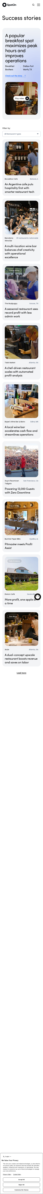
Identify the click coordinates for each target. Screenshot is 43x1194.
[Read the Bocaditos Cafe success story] (21, 167)
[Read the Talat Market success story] (21, 351)
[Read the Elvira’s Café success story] (21, 580)
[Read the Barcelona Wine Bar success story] (21, 229)
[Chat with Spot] (37, 596)
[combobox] (21, 134)
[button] (39, 5)
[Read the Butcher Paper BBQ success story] (21, 525)
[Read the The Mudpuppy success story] (21, 292)
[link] (21, 75)
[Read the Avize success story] (21, 638)
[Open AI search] (33, 5)
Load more (21, 672)
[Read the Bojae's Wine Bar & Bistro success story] (21, 410)
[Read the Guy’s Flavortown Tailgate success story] (21, 469)
